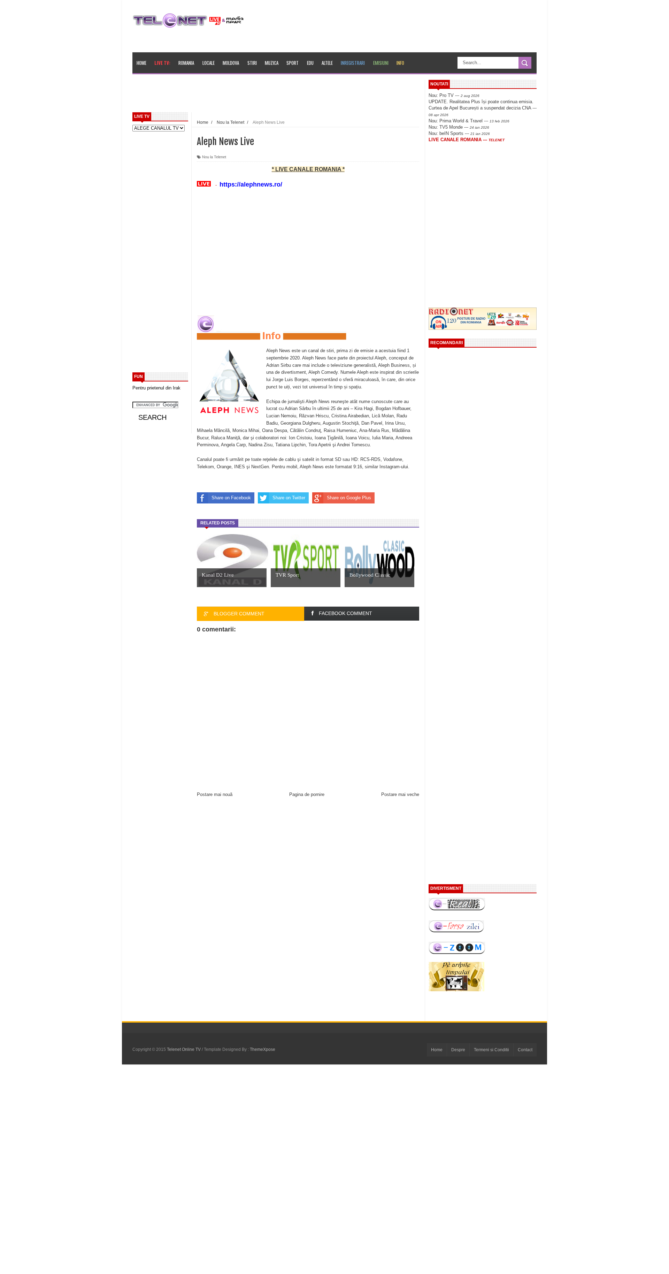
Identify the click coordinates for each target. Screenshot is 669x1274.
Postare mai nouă (214, 794)
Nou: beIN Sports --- (459, 133)
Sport (292, 62)
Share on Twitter (288, 497)
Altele (327, 62)
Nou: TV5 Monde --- (459, 127)
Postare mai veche (400, 794)
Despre (458, 1049)
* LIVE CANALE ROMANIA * (308, 169)
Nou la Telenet (214, 157)
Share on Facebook (231, 497)
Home (141, 62)
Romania (186, 62)
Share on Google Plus (349, 497)
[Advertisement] (293, 95)
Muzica (271, 62)
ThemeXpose (262, 1049)
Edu (310, 62)
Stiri (252, 62)
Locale (208, 62)
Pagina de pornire (306, 794)
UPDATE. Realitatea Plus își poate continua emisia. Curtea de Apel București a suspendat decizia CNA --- (483, 107)
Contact (525, 1049)
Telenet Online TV (184, 1049)
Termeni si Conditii (491, 1049)
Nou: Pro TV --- (454, 95)
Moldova (231, 62)
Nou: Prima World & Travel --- (469, 120)
